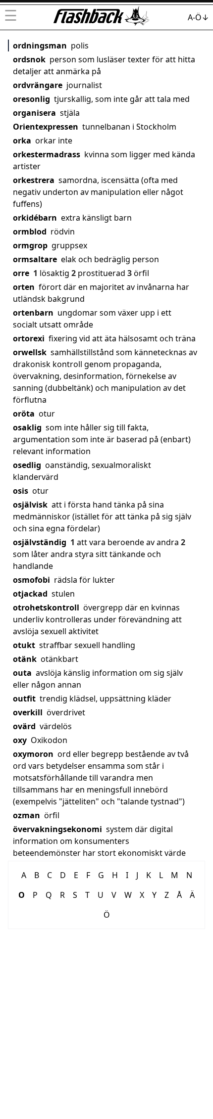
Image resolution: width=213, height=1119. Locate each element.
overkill (28, 712)
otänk (25, 658)
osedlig (27, 465)
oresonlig (31, 98)
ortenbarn (33, 312)
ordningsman (40, 45)
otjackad (30, 593)
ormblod (30, 231)
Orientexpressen (45, 126)
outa (22, 672)
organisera (34, 112)
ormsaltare (35, 259)
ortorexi (29, 338)
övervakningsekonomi (57, 829)
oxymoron (33, 753)
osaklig (27, 427)
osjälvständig (39, 542)
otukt (24, 645)
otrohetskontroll (46, 607)
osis (20, 490)
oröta (24, 413)
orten (24, 286)
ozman (26, 815)
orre (21, 273)
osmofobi (31, 579)
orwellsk (30, 352)
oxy (20, 740)
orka (22, 140)
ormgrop (30, 245)
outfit (24, 698)
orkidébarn (35, 217)
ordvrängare (37, 85)
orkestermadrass (46, 154)
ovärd (24, 726)
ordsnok (29, 59)
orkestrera (33, 180)
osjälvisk (30, 504)
